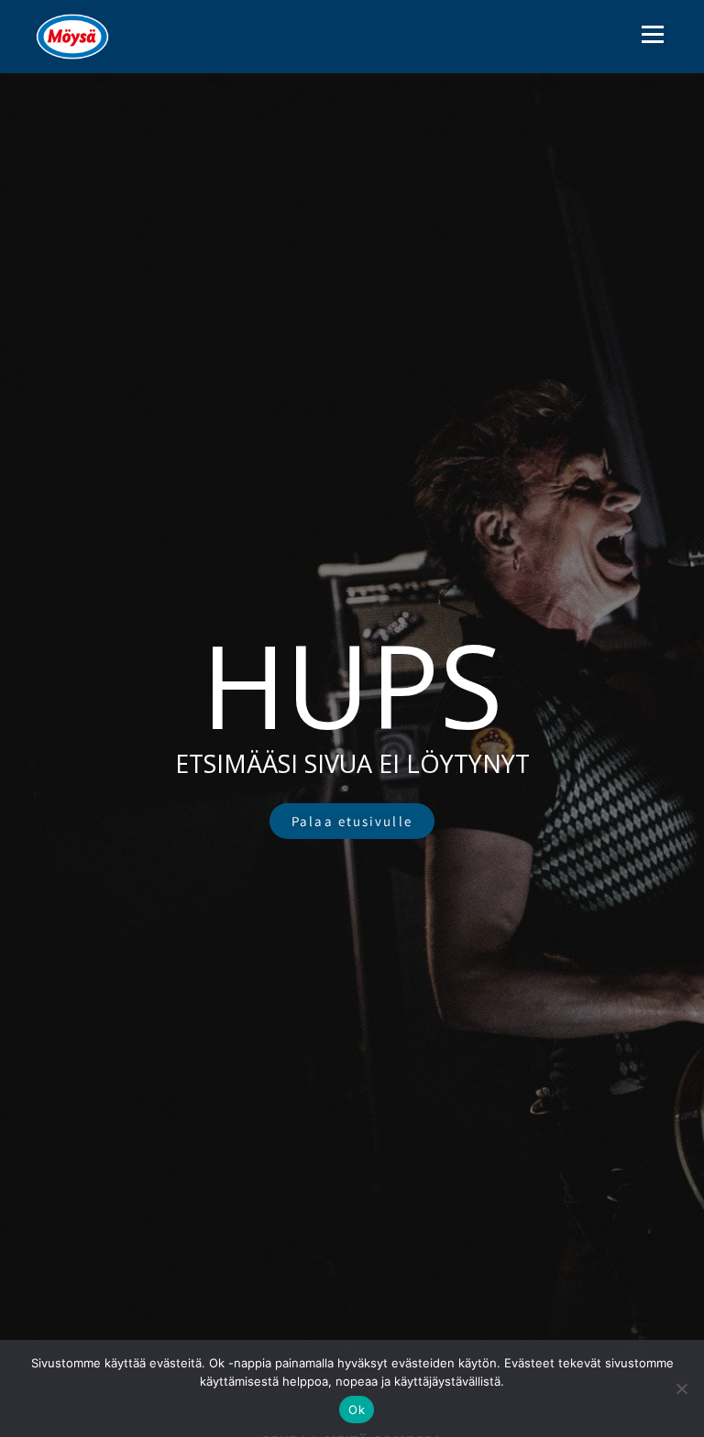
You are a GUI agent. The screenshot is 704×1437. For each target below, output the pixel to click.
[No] (681, 1388)
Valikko (652, 34)
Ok (356, 1409)
